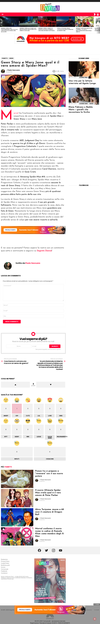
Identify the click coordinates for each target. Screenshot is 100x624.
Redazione (4, 559)
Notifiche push (5, 565)
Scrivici (3, 567)
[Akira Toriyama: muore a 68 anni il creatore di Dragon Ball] (17, 517)
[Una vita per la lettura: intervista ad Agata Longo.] (84, 69)
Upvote (15, 385)
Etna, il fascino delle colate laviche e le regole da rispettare (65, 29)
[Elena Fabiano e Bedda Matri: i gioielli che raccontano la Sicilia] (84, 96)
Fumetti (8, 467)
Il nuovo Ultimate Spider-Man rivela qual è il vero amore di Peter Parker (48, 492)
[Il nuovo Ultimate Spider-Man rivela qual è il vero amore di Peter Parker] (17, 498)
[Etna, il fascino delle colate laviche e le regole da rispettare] (65, 21)
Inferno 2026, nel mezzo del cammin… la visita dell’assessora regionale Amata (84, 30)
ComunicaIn (4, 569)
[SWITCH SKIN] (94, 14)
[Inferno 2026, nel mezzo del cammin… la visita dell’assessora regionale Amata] (84, 21)
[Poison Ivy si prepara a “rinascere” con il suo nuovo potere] (17, 479)
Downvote (50, 385)
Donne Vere (83, 77)
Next (99, 25)
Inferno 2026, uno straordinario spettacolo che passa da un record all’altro (9, 30)
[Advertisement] (50, 48)
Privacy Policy (5, 561)
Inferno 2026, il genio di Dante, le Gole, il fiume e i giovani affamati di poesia (46, 29)
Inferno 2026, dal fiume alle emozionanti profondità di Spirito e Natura (28, 29)
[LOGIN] (98, 14)
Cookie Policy (5, 563)
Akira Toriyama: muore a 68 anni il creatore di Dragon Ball (49, 512)
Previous (1, 25)
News (91, 104)
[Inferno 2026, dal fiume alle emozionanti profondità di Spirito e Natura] (28, 21)
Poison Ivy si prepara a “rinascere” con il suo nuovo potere (49, 473)
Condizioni (4, 573)
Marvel (16, 113)
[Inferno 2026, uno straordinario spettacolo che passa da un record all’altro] (9, 21)
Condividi (3, 77)
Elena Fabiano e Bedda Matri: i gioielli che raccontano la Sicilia (81, 109)
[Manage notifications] (94, 618)
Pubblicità (4, 571)
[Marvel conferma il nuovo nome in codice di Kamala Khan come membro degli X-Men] (17, 536)
